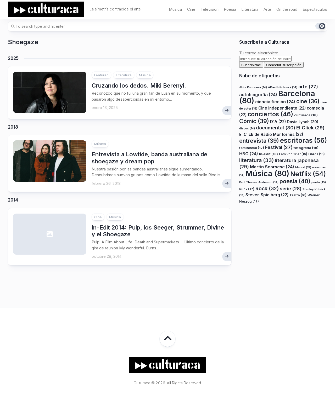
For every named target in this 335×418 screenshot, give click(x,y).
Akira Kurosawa (253, 87)
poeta (318, 182)
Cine (191, 9)
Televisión (209, 9)
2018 (13, 127)
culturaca (306, 115)
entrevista (259, 141)
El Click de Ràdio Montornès (271, 134)
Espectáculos (315, 9)
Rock (267, 188)
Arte (267, 9)
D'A (278, 121)
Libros (316, 154)
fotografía (306, 148)
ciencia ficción (275, 102)
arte (308, 87)
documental (275, 128)
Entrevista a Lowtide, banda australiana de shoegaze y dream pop (149, 157)
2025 (13, 58)
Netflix (308, 174)
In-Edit (268, 154)
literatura (256, 160)
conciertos (270, 114)
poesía (295, 181)
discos (247, 128)
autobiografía (258, 94)
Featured (101, 75)
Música (175, 9)
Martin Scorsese (272, 167)
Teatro (297, 195)
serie (291, 188)
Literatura (249, 9)
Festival (279, 147)
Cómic (254, 121)
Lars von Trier (293, 154)
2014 (13, 200)
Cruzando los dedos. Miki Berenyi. (139, 85)
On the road (286, 9)
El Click (310, 128)
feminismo (251, 148)
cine (308, 101)
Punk (246, 189)
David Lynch (302, 121)
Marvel (303, 167)
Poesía (230, 9)
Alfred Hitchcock (282, 87)
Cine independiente (282, 108)
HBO (248, 154)
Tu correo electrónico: (258, 53)
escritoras (303, 140)
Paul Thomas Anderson (258, 182)
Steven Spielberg (266, 195)
